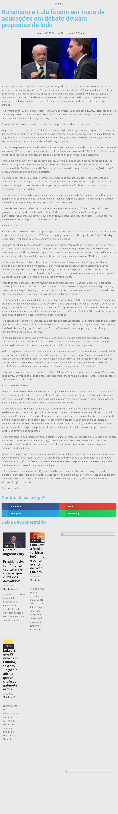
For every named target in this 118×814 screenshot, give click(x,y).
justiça (8, 641)
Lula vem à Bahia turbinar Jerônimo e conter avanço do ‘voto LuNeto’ (37, 558)
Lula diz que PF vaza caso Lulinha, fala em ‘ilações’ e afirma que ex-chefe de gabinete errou (10, 669)
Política (59, 3)
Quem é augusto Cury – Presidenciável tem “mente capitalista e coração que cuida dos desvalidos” (14, 565)
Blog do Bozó (9, 589)
